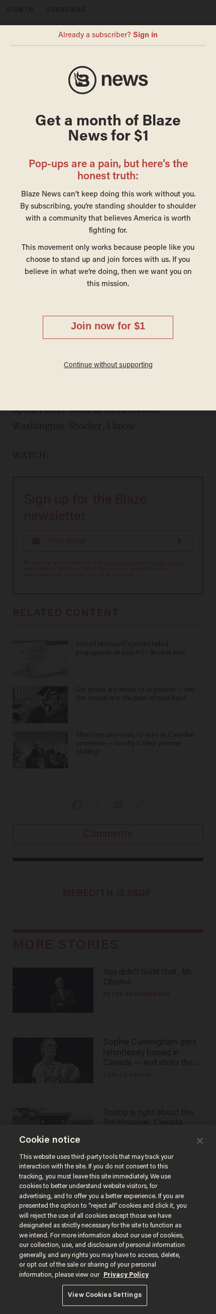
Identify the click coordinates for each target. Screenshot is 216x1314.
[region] (108, 1219)
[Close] (200, 1141)
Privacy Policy (126, 1275)
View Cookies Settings (105, 1295)
